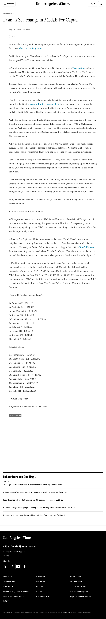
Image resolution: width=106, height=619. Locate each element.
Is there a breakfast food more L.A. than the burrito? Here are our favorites (35, 492)
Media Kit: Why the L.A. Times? (16, 591)
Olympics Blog (8, 13)
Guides (39, 591)
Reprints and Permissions (81, 597)
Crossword (40, 576)
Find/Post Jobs (9, 581)
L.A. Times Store (43, 597)
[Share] (11, 36)
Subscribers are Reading (18, 476)
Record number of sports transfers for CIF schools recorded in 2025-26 (33, 500)
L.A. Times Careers (78, 586)
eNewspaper (8, 576)
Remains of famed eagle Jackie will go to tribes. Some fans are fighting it (34, 515)
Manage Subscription (79, 591)
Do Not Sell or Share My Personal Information (77, 612)
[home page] (53, 3)
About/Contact (76, 576)
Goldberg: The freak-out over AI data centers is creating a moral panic (32, 485)
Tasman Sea (78, 68)
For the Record (76, 581)
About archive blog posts (30, 48)
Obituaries (40, 581)
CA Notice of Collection (55, 612)
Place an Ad (8, 586)
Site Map (6, 556)
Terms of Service (32, 612)
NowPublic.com (86, 247)
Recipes (39, 586)
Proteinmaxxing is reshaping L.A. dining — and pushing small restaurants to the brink (39, 508)
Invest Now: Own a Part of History (14, 599)
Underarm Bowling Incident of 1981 (44, 103)
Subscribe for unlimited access (14, 552)
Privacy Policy (42, 612)
